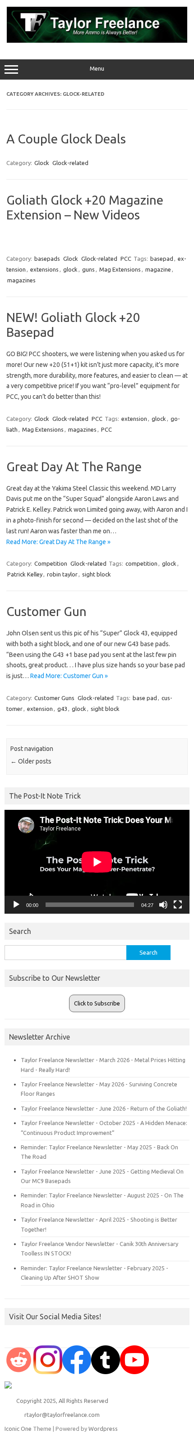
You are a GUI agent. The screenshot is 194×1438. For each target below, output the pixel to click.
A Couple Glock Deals (66, 139)
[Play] (16, 904)
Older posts (30, 761)
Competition (50, 563)
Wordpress (103, 1428)
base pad (145, 698)
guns (88, 269)
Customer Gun (46, 611)
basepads (47, 258)
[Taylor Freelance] (97, 40)
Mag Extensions (120, 269)
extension (134, 418)
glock (70, 269)
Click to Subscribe (97, 1003)
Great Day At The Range (74, 466)
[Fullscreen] (177, 904)
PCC (125, 258)
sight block (96, 574)
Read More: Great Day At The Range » (58, 541)
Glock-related (70, 163)
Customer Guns (54, 698)
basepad (161, 258)
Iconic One (18, 1428)
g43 (62, 709)
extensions (44, 269)
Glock (41, 163)
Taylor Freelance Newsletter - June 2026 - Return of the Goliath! (104, 1108)
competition (141, 563)
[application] (97, 862)
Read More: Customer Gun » (69, 675)
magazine (158, 269)
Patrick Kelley (24, 574)
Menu (97, 68)
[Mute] (163, 904)
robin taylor (62, 574)
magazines (21, 280)
